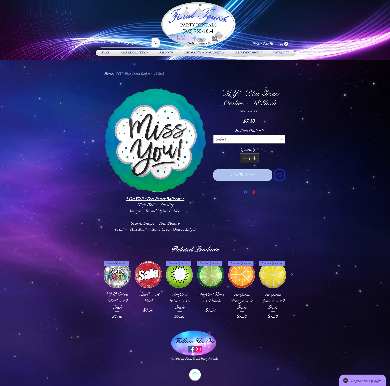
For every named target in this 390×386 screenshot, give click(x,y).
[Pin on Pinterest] (253, 192)
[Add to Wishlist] (279, 175)
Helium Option (249, 130)
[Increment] (254, 158)
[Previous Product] (97, 274)
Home (109, 74)
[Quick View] (148, 274)
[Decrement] (244, 158)
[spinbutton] (249, 158)
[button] (284, 44)
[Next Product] (292, 274)
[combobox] (249, 139)
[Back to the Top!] (195, 374)
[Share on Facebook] (245, 192)
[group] (195, 293)
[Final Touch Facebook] (191, 349)
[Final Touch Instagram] (198, 349)
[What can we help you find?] (156, 42)
